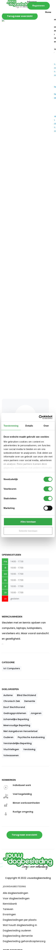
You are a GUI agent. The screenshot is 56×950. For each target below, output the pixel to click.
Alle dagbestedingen (15, 893)
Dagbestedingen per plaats (20, 919)
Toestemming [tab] (11, 425)
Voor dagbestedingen (16, 898)
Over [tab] (46, 425)
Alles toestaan (28, 521)
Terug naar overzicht (20, 16)
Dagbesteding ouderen (17, 930)
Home (48, 12)
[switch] (48, 488)
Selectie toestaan (28, 531)
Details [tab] (29, 425)
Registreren (38, 5)
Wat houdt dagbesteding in (20, 925)
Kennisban (9, 903)
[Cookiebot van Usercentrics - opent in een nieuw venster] (39, 417)
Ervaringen (9, 914)
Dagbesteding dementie (18, 935)
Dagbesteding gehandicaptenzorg (24, 941)
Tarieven (8, 909)
